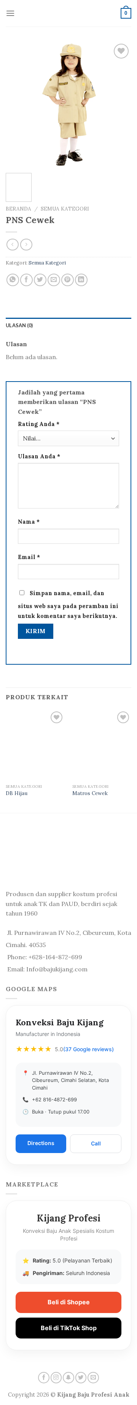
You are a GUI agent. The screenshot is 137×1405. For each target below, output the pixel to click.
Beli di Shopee (69, 1302)
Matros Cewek (90, 793)
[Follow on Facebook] (43, 1377)
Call (96, 1143)
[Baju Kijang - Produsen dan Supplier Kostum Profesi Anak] (68, 13)
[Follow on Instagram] (56, 1377)
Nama (29, 521)
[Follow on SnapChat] (68, 1377)
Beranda (18, 208)
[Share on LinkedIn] (81, 280)
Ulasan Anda (39, 456)
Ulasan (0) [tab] (19, 325)
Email (29, 557)
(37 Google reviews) (88, 1049)
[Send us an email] (93, 1377)
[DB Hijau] (35, 745)
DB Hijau (16, 793)
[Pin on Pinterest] (67, 280)
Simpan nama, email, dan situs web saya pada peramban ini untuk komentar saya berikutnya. (68, 604)
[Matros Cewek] (101, 745)
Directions (40, 1143)
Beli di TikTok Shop (69, 1328)
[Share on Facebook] (26, 280)
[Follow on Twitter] (81, 1377)
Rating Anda (38, 424)
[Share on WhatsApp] (12, 280)
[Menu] (10, 13)
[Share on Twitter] (40, 280)
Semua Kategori (65, 208)
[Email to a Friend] (54, 280)
